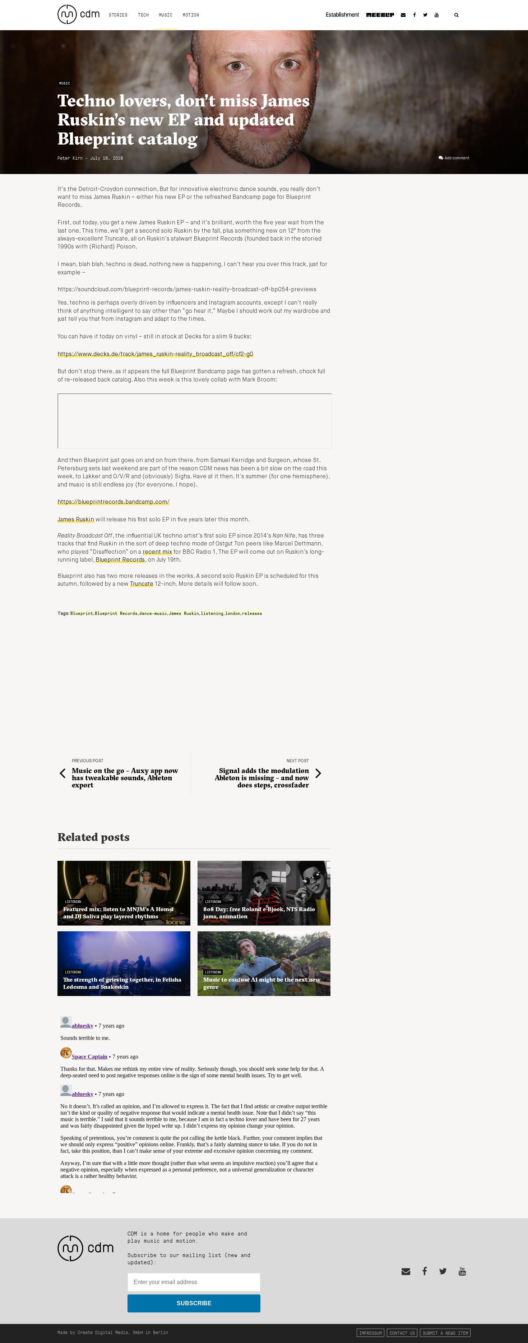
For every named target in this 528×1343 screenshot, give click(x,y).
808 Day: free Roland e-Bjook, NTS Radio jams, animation (259, 912)
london (232, 613)
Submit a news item (445, 1333)
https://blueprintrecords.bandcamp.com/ (113, 502)
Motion (191, 15)
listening (212, 613)
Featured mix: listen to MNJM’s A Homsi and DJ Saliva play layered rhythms (118, 912)
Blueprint (81, 613)
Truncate (141, 584)
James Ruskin (75, 520)
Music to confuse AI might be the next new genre (261, 983)
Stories (118, 15)
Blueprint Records (120, 560)
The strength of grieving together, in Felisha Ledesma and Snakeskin (122, 983)
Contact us (402, 1333)
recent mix (157, 552)
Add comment (457, 158)
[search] (457, 15)
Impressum (370, 1333)
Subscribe (194, 1303)
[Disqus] (193, 1103)
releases (252, 613)
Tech (143, 15)
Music (165, 15)
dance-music (153, 613)
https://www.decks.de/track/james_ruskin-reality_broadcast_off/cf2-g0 (155, 354)
